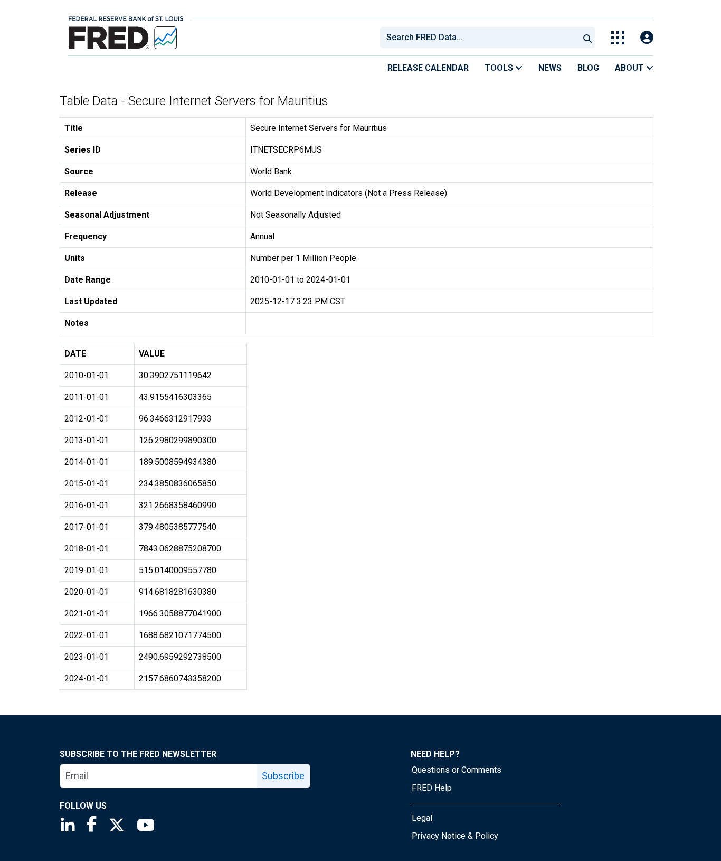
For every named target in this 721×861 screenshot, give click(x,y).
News (550, 68)
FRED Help (432, 788)
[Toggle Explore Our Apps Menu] (617, 37)
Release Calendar (428, 68)
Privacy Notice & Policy (455, 836)
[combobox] (478, 37)
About (630, 68)
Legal (422, 818)
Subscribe (283, 775)
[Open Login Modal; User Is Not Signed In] (646, 37)
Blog (588, 68)
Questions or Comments (456, 770)
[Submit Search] (587, 37)
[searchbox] (481, 37)
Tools (500, 68)
